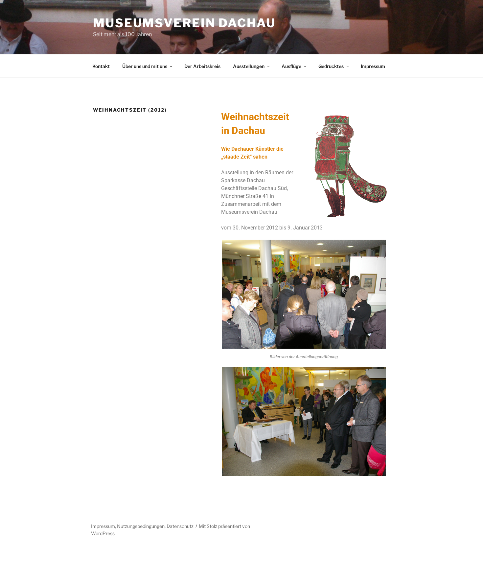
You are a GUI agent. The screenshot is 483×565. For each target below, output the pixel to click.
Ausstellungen (248, 66)
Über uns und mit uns (144, 66)
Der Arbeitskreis (202, 66)
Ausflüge (291, 66)
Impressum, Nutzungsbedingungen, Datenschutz (142, 526)
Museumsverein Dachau (184, 23)
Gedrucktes (331, 66)
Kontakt (101, 66)
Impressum (373, 66)
